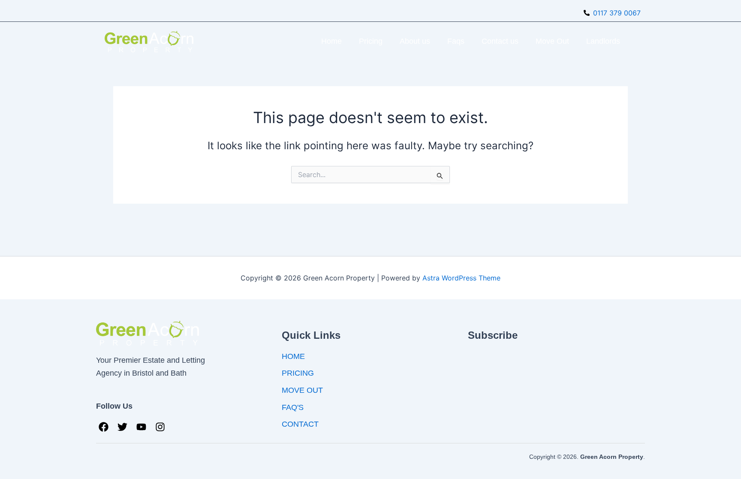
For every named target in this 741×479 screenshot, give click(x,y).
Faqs (455, 41)
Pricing (371, 41)
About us (415, 41)
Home (331, 41)
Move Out (552, 41)
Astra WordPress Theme (461, 278)
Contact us (500, 41)
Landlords (603, 41)
